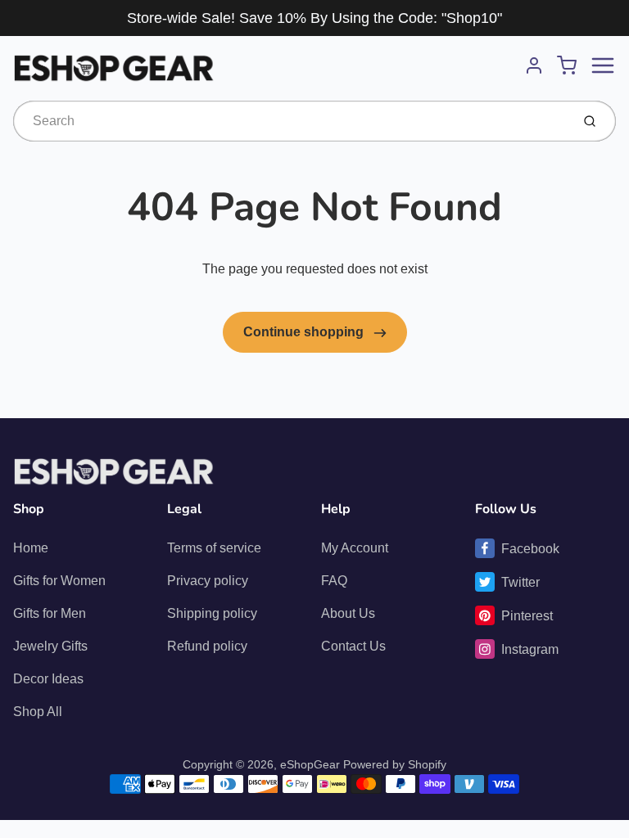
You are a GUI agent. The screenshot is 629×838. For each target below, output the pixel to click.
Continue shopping (305, 332)
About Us (348, 613)
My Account (354, 548)
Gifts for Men (49, 613)
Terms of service (214, 548)
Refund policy (207, 646)
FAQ (334, 581)
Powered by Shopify (394, 764)
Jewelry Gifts (50, 646)
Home (30, 548)
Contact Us (353, 646)
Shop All (37, 712)
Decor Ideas (48, 679)
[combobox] (290, 121)
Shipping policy (212, 613)
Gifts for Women (59, 581)
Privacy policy (207, 581)
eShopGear (310, 764)
